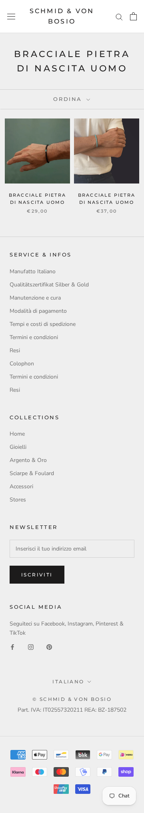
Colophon (22, 363)
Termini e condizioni (34, 337)
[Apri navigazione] (11, 17)
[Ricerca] (119, 16)
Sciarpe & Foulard (32, 473)
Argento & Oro (28, 460)
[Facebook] (12, 646)
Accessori (21, 486)
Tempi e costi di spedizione (43, 324)
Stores (18, 499)
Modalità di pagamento (38, 311)
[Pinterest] (49, 646)
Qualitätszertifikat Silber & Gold (49, 284)
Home (17, 434)
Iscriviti (37, 575)
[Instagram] (31, 646)
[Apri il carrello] (133, 16)
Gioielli (18, 447)
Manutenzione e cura (35, 298)
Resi (15, 350)
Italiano (68, 682)
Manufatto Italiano (33, 271)
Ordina (68, 99)
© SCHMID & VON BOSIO (72, 699)
